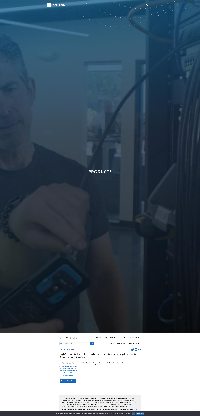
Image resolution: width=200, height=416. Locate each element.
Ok (133, 413)
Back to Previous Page (67, 349)
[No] (197, 413)
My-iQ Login (127, 337)
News (105, 337)
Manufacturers (121, 343)
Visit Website (69, 375)
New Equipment (134, 343)
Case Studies (98, 337)
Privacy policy (140, 413)
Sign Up (137, 337)
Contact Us (112, 337)
